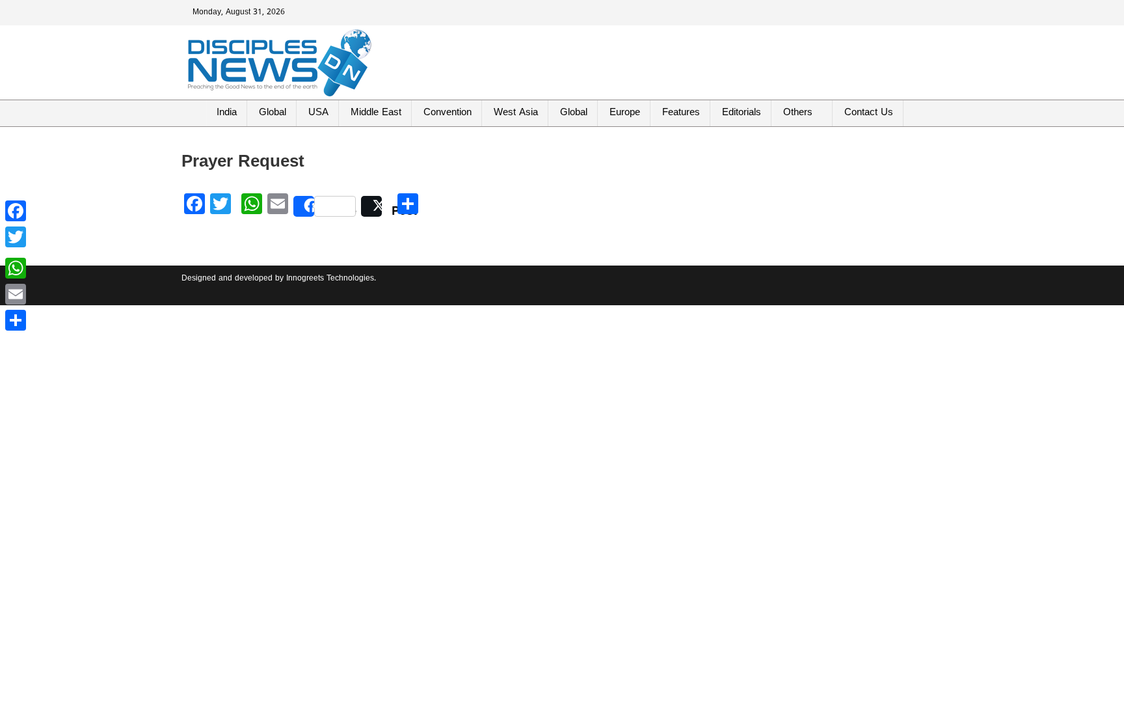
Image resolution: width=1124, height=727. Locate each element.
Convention (447, 113)
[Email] (16, 294)
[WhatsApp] (16, 268)
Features (681, 113)
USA (318, 113)
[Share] (16, 320)
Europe (624, 113)
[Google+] (16, 252)
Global (272, 113)
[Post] (371, 206)
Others (797, 113)
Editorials (741, 113)
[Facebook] (16, 211)
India (227, 113)
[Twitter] (16, 237)
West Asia (516, 113)
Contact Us (868, 113)
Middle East (376, 113)
